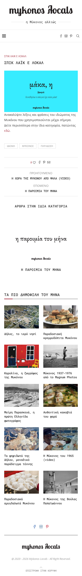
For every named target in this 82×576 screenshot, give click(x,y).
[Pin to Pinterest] (44, 163)
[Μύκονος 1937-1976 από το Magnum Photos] (60, 356)
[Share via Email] (48, 163)
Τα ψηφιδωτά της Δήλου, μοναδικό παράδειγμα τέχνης (18, 460)
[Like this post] (34, 163)
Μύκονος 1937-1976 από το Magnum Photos (60, 375)
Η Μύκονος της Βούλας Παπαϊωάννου (60, 501)
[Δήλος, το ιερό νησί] (21, 316)
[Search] (78, 36)
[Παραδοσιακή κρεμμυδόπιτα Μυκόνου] (60, 316)
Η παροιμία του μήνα (41, 269)
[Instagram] (66, 36)
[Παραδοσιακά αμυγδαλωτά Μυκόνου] (21, 482)
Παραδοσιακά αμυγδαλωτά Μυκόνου (19, 501)
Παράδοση (47, 146)
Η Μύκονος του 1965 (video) (58, 458)
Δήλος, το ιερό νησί (20, 334)
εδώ (7, 131)
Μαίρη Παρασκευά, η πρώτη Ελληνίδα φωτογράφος (19, 416)
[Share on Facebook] (39, 163)
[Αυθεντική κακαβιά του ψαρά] (60, 395)
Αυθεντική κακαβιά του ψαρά (57, 414)
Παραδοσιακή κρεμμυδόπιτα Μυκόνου (60, 336)
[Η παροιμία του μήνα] (41, 239)
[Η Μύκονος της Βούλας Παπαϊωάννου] (60, 482)
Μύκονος (28, 146)
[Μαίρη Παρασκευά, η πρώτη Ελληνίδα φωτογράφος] (21, 395)
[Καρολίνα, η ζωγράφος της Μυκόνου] (21, 356)
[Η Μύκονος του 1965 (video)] (60, 438)
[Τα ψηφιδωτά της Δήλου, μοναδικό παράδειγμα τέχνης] (21, 438)
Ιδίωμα (11, 146)
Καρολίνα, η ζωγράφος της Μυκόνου (21, 375)
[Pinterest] (71, 36)
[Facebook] (61, 36)
